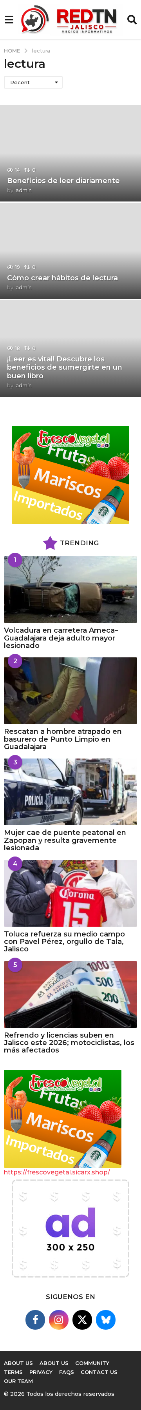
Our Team (18, 1381)
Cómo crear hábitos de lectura (62, 278)
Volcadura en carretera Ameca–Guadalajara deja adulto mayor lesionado (61, 638)
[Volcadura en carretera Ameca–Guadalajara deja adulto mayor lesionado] (70, 589)
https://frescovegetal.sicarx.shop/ (57, 1172)
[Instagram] (59, 1320)
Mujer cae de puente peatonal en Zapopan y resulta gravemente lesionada (65, 840)
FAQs (66, 1372)
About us (18, 1363)
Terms (13, 1372)
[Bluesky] (106, 1320)
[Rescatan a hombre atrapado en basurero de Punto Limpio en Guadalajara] (70, 690)
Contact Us (99, 1372)
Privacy (40, 1372)
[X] (82, 1320)
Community (92, 1363)
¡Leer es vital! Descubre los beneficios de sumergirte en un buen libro (64, 367)
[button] (9, 20)
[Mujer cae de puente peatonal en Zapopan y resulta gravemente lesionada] (70, 792)
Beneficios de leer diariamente (63, 180)
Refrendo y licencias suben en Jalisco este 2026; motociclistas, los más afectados (69, 1043)
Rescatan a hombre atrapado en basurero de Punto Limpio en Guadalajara (63, 739)
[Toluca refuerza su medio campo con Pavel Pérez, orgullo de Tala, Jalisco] (70, 893)
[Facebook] (35, 1320)
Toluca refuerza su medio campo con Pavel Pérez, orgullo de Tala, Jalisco (64, 942)
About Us (54, 1363)
